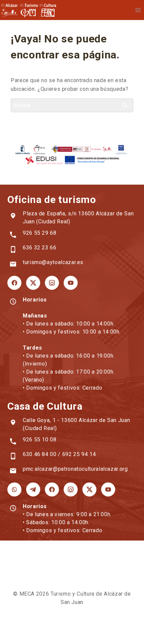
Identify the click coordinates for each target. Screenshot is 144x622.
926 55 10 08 (40, 439)
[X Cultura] (89, 489)
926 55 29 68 (40, 233)
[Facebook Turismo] (14, 283)
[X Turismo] (33, 283)
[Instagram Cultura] (71, 489)
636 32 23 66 (40, 247)
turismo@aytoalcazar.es (53, 262)
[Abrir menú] (138, 10)
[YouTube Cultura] (108, 489)
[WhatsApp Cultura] (14, 489)
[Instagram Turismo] (52, 283)
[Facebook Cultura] (52, 489)
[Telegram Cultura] (33, 489)
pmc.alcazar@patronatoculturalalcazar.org (75, 469)
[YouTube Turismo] (71, 283)
